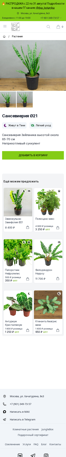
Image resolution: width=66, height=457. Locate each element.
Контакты (55, 444)
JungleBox (47, 429)
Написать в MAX (20, 411)
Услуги (27, 444)
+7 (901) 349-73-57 (20, 404)
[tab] (8, 99)
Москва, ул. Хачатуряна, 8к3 (35, 13)
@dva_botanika (45, 8)
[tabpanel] (33, 65)
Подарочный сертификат (33, 435)
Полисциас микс (44, 218)
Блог (44, 444)
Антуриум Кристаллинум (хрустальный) (13, 325)
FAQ (36, 444)
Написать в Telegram (22, 419)
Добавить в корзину (33, 155)
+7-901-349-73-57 (49, 18)
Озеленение (12, 444)
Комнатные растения (26, 429)
